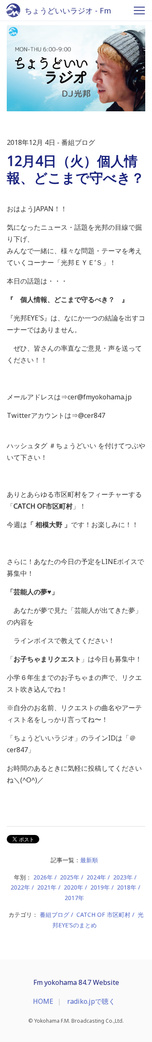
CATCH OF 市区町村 (103, 915)
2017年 (74, 898)
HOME (43, 1001)
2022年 (20, 887)
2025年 (69, 877)
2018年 (126, 887)
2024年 (96, 877)
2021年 (47, 887)
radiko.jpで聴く (91, 1001)
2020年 (73, 887)
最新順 (89, 860)
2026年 (43, 877)
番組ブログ (54, 915)
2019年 (100, 887)
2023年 (123, 877)
